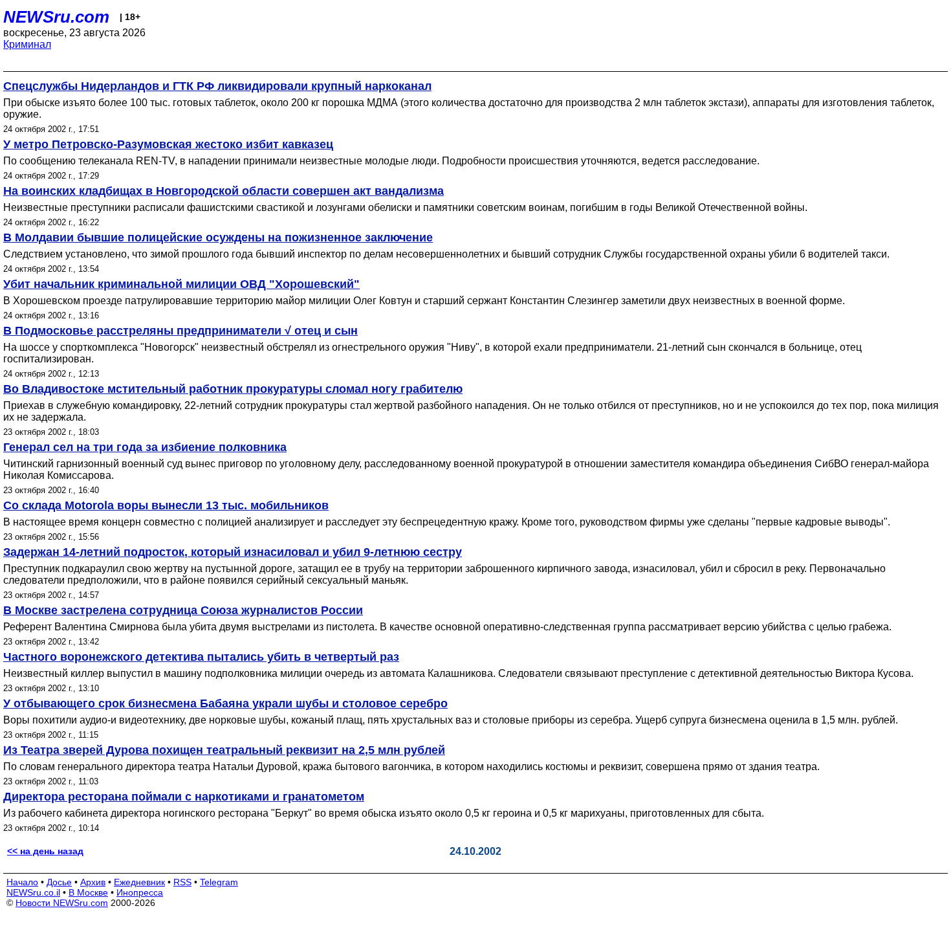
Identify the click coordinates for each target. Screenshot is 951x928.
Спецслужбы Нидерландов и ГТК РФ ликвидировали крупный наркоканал (217, 86)
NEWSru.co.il (33, 892)
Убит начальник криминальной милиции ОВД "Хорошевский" (181, 284)
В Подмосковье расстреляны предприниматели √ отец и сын (180, 330)
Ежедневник (139, 882)
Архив (92, 882)
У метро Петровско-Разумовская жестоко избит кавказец (168, 144)
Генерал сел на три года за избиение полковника (145, 447)
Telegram (219, 882)
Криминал (27, 44)
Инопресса (139, 892)
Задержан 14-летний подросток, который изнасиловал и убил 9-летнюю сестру (232, 552)
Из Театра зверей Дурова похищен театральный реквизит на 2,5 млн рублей (224, 750)
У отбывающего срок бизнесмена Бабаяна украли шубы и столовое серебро (225, 703)
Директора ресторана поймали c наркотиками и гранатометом (183, 796)
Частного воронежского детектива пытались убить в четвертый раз (201, 656)
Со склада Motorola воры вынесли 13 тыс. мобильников (166, 505)
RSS (182, 882)
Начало (22, 882)
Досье (59, 882)
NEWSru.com (56, 17)
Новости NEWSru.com (62, 903)
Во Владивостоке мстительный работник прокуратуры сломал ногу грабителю (233, 388)
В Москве (88, 892)
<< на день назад (45, 851)
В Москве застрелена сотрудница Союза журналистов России (183, 610)
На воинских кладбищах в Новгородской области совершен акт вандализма (223, 190)
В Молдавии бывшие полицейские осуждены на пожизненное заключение (218, 237)
